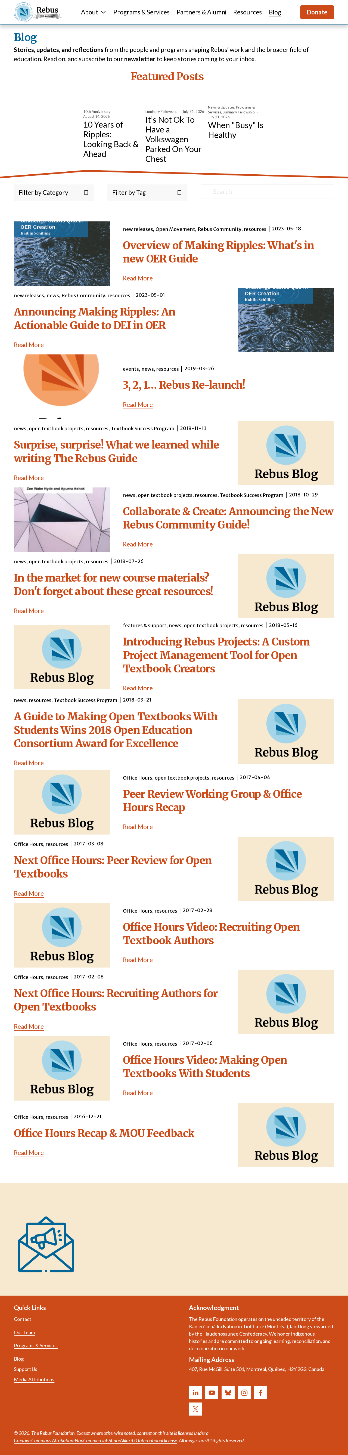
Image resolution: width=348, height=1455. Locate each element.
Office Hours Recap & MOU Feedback (104, 1133)
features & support (144, 625)
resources (255, 229)
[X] (195, 1409)
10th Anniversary (97, 111)
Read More (138, 278)
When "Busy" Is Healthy (235, 130)
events (131, 369)
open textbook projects (56, 428)
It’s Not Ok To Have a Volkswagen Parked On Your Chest (173, 139)
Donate (317, 12)
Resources (247, 12)
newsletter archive (179, 1237)
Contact (22, 1319)
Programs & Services (141, 12)
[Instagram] (244, 1392)
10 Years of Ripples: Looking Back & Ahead (111, 139)
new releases (138, 229)
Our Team (24, 1332)
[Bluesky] (228, 1392)
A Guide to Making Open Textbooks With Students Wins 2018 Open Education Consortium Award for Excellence (115, 730)
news (52, 295)
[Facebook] (260, 1392)
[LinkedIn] (195, 1392)
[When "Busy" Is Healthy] (237, 98)
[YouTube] (211, 1392)
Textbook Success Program (143, 428)
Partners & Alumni (201, 12)
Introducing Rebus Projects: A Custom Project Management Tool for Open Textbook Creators (216, 655)
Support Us (25, 1369)
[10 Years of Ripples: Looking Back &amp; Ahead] (112, 100)
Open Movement (175, 229)
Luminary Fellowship (161, 111)
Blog (275, 12)
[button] (257, 89)
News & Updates (221, 107)
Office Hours (137, 778)
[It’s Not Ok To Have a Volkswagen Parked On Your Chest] (174, 100)
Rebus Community (219, 229)
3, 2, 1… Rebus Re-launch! (184, 385)
